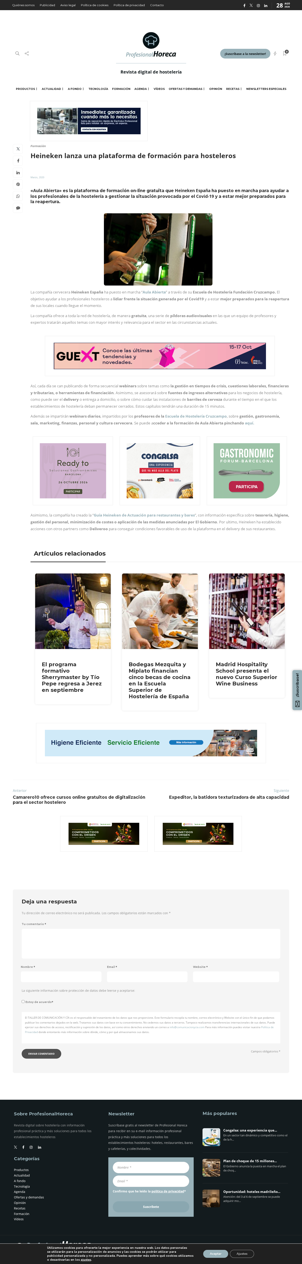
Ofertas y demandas (185, 89)
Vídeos (159, 89)
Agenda (140, 89)
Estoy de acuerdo (39, 1002)
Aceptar (216, 1254)
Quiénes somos (23, 5)
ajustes (86, 1260)
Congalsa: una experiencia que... (250, 1130)
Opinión (215, 89)
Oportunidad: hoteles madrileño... (251, 1192)
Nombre (28, 967)
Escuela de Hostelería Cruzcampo (196, 416)
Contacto (157, 5)
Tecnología (98, 89)
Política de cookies (94, 5)
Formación (121, 89)
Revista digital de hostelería (151, 72)
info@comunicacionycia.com (187, 1027)
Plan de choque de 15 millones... (250, 1161)
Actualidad (51, 89)
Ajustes (242, 1254)
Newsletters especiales (266, 89)
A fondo (75, 89)
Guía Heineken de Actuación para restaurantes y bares (144, 515)
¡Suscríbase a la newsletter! (245, 54)
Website (200, 967)
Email (112, 967)
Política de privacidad (129, 5)
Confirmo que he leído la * (149, 1191)
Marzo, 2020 (37, 177)
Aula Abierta (154, 292)
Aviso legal (68, 5)
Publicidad (47, 5)
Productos (25, 89)
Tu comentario (34, 924)
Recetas (232, 89)
